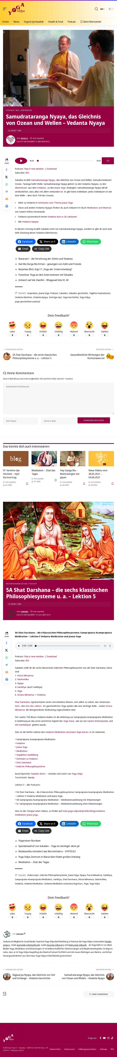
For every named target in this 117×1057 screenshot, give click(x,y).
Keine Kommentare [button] (100, 994)
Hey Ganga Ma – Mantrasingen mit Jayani (69, 474)
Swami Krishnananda (97, 720)
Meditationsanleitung (16, 583)
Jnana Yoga (60, 187)
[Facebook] (100, 1038)
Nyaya (20, 683)
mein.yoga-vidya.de (78, 944)
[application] (64, 160)
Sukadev (63, 293)
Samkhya (21, 686)
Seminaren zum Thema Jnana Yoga (55, 202)
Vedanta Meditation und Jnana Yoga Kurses (67, 731)
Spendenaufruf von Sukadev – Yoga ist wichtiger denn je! (49, 846)
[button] (5, 9)
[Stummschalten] (108, 160)
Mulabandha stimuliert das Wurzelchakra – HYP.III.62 (47, 851)
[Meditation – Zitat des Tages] (44, 458)
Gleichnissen (21, 187)
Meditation (21, 750)
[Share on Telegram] (6, 191)
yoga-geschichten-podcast (27, 301)
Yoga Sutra (68, 720)
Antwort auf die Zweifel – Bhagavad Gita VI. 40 (43, 280)
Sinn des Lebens (34, 705)
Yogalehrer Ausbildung (27, 754)
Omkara (24, 611)
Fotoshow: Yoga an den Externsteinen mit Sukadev (45, 274)
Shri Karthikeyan (23, 724)
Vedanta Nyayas (30, 221)
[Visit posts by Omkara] (10, 613)
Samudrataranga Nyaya (43, 179)
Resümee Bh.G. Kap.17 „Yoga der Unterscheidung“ (45, 269)
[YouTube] (104, 1038)
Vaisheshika (23, 679)
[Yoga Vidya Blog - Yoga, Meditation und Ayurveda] (16, 9)
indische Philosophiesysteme (53, 875)
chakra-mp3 (33, 875)
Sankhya (57, 879)
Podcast (10, 110)
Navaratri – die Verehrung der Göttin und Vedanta (45, 258)
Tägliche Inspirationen (99, 293)
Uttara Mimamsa (25, 694)
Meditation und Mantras (99, 207)
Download (51, 168)
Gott (17, 705)
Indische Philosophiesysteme (30, 766)
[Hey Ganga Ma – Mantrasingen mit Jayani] (72, 458)
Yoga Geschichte (71, 297)
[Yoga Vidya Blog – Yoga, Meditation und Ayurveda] (8, 1038)
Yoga (19, 690)
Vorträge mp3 (55, 297)
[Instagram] (108, 1038)
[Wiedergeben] (21, 161)
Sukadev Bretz (38, 773)
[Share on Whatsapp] (6, 184)
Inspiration (32, 293)
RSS (27, 172)
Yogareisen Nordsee (29, 840)
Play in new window (34, 168)
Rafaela (24, 138)
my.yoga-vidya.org (55, 944)
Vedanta (41, 187)
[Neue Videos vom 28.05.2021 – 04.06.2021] (101, 458)
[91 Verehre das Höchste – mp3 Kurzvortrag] (15, 458)
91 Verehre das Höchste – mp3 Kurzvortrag (11, 474)
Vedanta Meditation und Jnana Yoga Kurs (63, 883)
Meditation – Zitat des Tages (33, 862)
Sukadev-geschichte (78, 293)
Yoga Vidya (85, 297)
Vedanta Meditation (33, 883)
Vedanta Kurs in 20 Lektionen (62, 216)
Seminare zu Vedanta (26, 758)
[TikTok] (112, 1038)
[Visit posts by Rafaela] (10, 139)
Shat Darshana (22, 701)
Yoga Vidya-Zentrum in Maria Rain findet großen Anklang (49, 856)
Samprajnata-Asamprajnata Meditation (33, 879)
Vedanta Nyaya (40, 297)
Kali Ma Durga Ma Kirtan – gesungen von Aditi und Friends (49, 264)
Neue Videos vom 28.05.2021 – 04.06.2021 (98, 474)
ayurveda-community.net (28, 944)
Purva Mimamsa (25, 675)
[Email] (6, 198)
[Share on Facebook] (6, 169)
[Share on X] (6, 177)
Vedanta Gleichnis (23, 297)
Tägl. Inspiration (23, 110)
